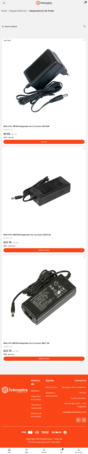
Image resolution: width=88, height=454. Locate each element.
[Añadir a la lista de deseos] (84, 40)
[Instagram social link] (84, 420)
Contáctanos (51, 387)
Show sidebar (11, 26)
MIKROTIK (7, 129)
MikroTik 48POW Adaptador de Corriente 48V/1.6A (26, 343)
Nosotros (35, 390)
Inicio (4, 10)
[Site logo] (44, 2)
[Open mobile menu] (4, 3)
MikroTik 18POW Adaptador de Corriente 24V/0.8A (26, 126)
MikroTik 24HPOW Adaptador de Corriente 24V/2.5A (27, 234)
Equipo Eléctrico (18, 10)
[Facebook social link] (78, 420)
